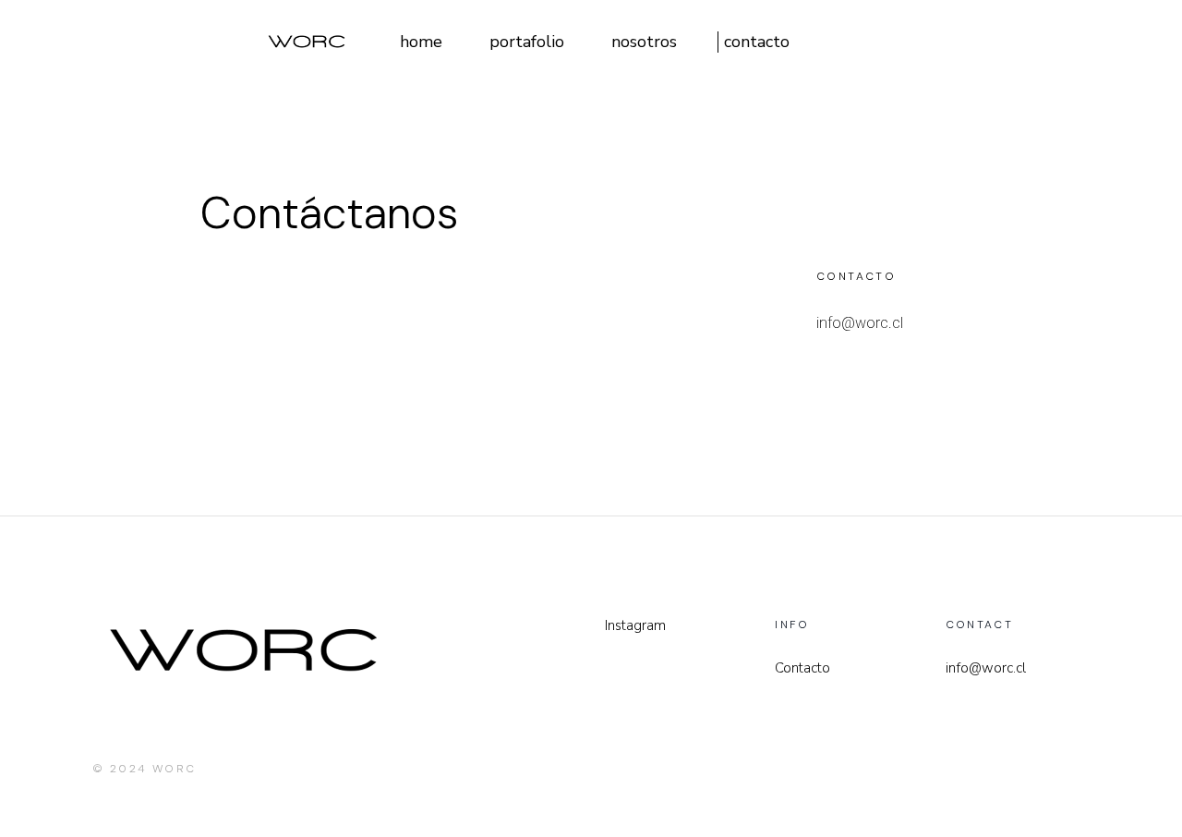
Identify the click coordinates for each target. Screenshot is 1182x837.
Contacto (802, 668)
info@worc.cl (859, 323)
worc (174, 768)
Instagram (635, 625)
